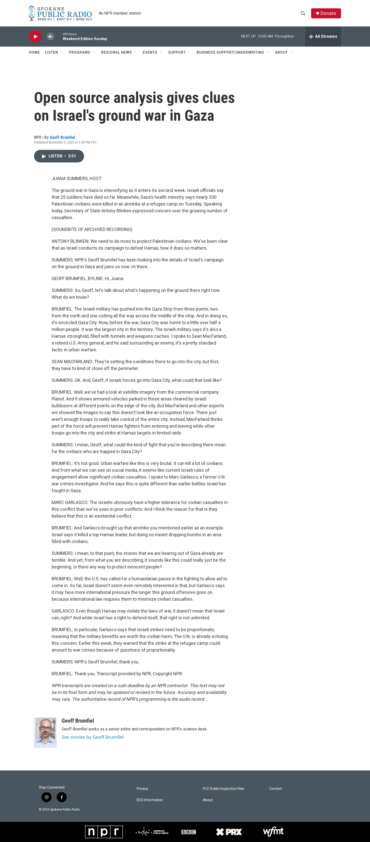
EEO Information (150, 800)
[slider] (58, 36)
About (281, 52)
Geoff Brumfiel (62, 137)
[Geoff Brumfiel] (45, 733)
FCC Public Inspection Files (223, 789)
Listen (51, 52)
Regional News (116, 52)
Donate (328, 13)
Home (34, 52)
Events (150, 52)
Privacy (142, 789)
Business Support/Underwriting (230, 52)
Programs (79, 52)
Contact (275, 789)
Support (177, 52)
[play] (35, 37)
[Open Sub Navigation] (62, 52)
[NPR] (104, 832)
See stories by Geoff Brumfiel (93, 737)
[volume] (50, 36)
